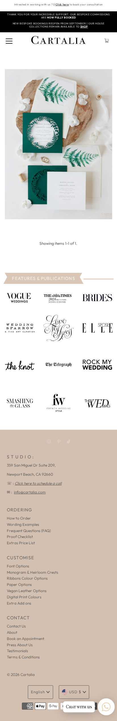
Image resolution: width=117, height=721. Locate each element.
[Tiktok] (68, 441)
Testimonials (17, 650)
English (38, 691)
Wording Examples (23, 524)
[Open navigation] (9, 40)
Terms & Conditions (23, 657)
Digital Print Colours (24, 596)
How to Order (19, 518)
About (12, 632)
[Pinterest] (58, 441)
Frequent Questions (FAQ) (29, 530)
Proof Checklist (20, 536)
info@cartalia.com (30, 492)
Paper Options (19, 584)
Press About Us (20, 644)
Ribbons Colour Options (27, 578)
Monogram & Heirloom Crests (32, 572)
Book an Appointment (25, 638)
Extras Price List (21, 542)
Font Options (18, 566)
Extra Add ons (19, 603)
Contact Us (16, 626)
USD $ (75, 691)
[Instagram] (49, 441)
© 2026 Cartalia (21, 674)
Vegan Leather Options (27, 590)
